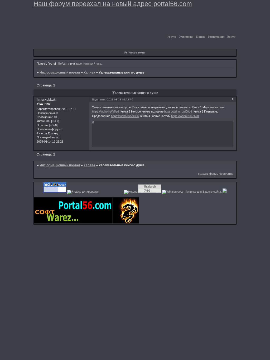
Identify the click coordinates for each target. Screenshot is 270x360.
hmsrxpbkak (46, 99)
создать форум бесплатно (215, 173)
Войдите (63, 63)
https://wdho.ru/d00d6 (178, 111)
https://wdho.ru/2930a (125, 116)
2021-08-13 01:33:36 (120, 99)
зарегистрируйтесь (88, 63)
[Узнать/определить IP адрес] (225, 191)
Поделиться (99, 99)
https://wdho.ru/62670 (185, 116)
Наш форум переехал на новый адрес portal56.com (112, 3)
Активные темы (134, 52)
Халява (89, 72)
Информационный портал (60, 72)
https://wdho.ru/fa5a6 (105, 111)
